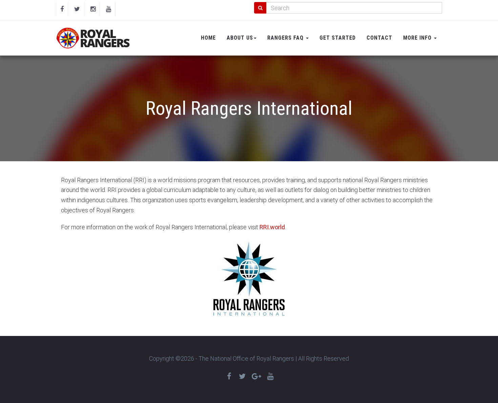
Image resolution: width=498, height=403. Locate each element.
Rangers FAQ (286, 38)
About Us (240, 38)
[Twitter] (77, 9)
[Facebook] (62, 9)
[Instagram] (93, 9)
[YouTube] (108, 9)
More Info (418, 38)
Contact (379, 38)
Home (208, 38)
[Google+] (256, 376)
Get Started (337, 38)
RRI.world (272, 227)
